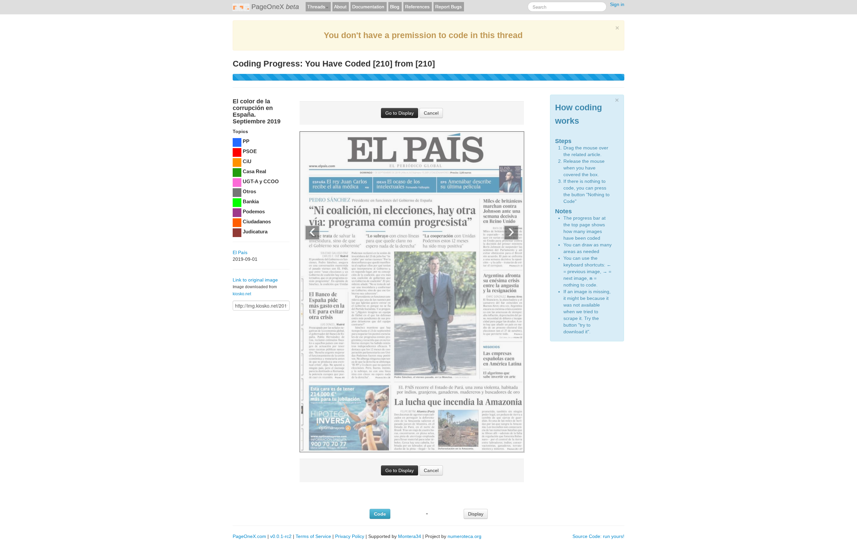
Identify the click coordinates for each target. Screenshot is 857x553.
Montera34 (409, 536)
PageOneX (274, 6)
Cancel (431, 113)
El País (240, 252)
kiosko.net (242, 294)
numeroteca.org (464, 536)
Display (475, 514)
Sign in (617, 4)
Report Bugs (448, 6)
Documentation (368, 6)
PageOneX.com (249, 536)
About (340, 6)
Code (380, 514)
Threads (316, 6)
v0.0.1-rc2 (281, 536)
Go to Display (399, 113)
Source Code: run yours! (598, 536)
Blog (394, 6)
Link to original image (255, 280)
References (417, 6)
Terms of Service (313, 536)
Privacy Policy (349, 536)
